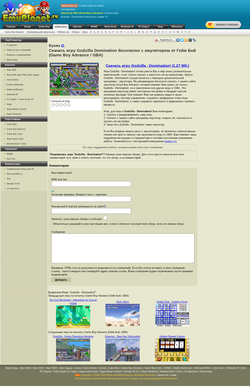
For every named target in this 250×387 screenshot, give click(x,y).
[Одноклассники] (186, 40)
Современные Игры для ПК (20, 169)
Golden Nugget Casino (172, 336)
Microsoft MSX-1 (14, 174)
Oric (9, 179)
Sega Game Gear (15, 139)
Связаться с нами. (167, 375)
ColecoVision (13, 79)
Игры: (85, 32)
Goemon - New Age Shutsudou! (122, 336)
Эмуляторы (11, 368)
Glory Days (122, 301)
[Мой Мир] (190, 40)
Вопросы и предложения (19, 55)
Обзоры (75, 32)
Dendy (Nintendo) (15, 84)
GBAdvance (61, 26)
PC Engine (143, 26)
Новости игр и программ (19, 50)
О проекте (12, 45)
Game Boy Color (14, 134)
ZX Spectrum (13, 188)
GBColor (77, 26)
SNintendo (176, 26)
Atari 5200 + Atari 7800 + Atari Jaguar (52, 368)
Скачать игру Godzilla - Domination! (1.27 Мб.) (147, 66)
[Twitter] (182, 40)
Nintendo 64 (127, 26)
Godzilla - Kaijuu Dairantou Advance (73, 336)
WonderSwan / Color (16, 144)
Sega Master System (17, 109)
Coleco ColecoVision (85, 368)
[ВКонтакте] (178, 40)
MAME (94, 26)
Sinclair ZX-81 (13, 183)
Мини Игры (110, 26)
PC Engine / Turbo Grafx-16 (20, 99)
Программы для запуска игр (41, 32)
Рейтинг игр (63, 32)
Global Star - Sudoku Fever (172, 301)
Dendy (27, 26)
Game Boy (44, 26)
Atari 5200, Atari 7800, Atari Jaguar (23, 75)
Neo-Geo (11, 159)
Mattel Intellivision (15, 89)
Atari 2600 (11, 70)
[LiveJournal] (194, 40)
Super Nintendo (14, 114)
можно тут (171, 141)
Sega (160, 26)
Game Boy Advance (14, 32)
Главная (11, 26)
